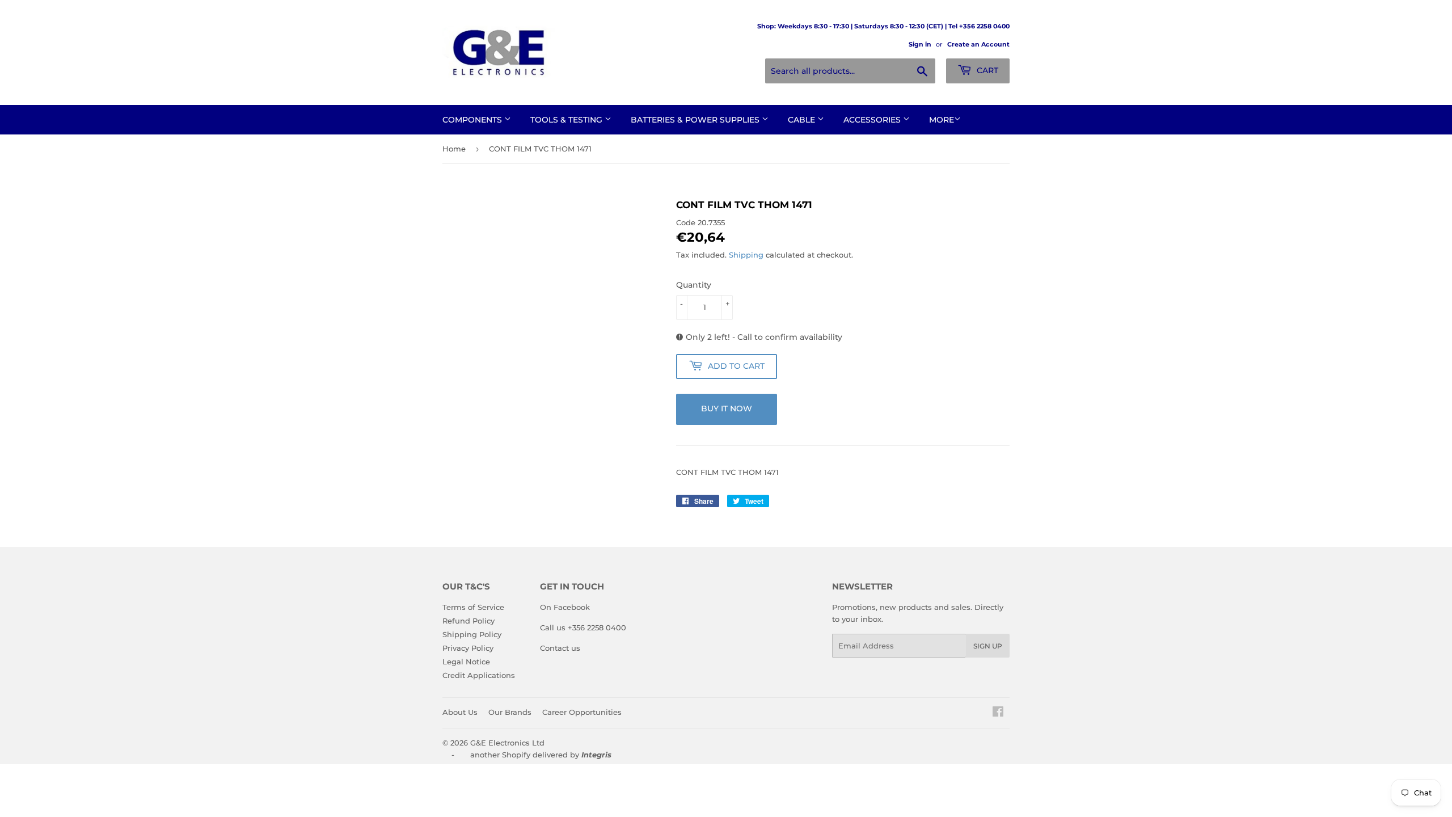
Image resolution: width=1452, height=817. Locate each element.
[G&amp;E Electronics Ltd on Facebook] (998, 713)
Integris (596, 754)
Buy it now (726, 408)
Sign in (920, 44)
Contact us (560, 647)
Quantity (693, 285)
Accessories (873, 120)
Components (473, 120)
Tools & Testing (567, 120)
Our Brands (509, 712)
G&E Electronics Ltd (507, 742)
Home (454, 148)
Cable (802, 120)
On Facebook (565, 607)
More (941, 120)
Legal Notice (466, 661)
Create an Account (978, 44)
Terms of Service (473, 607)
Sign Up (987, 646)
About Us (460, 712)
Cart (986, 70)
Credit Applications (478, 675)
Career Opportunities (582, 712)
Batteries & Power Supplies (696, 120)
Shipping (746, 254)
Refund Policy (468, 620)
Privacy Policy (467, 647)
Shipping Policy (471, 634)
